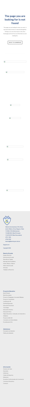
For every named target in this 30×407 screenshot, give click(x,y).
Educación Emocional (8, 305)
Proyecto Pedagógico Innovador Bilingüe (13, 297)
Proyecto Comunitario (8, 299)
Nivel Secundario (7, 295)
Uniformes (5, 373)
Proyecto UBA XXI (7, 318)
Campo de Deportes (8, 375)
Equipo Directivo (7, 255)
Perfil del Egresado (8, 303)
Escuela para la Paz (7, 322)
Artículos (5, 267)
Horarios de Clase (7, 369)
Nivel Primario (6, 293)
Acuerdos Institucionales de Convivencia (13, 379)
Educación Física (7, 311)
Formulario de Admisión (9, 331)
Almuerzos (5, 377)
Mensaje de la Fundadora (9, 261)
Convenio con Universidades (10, 320)
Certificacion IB (7, 301)
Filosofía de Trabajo (8, 259)
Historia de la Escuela (8, 257)
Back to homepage (15, 42)
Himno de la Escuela (8, 265)
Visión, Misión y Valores (9, 263)
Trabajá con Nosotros (8, 269)
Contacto (5, 383)
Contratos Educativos (8, 381)
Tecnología (6, 307)
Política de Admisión (8, 333)
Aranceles (5, 371)
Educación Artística (8, 309)
